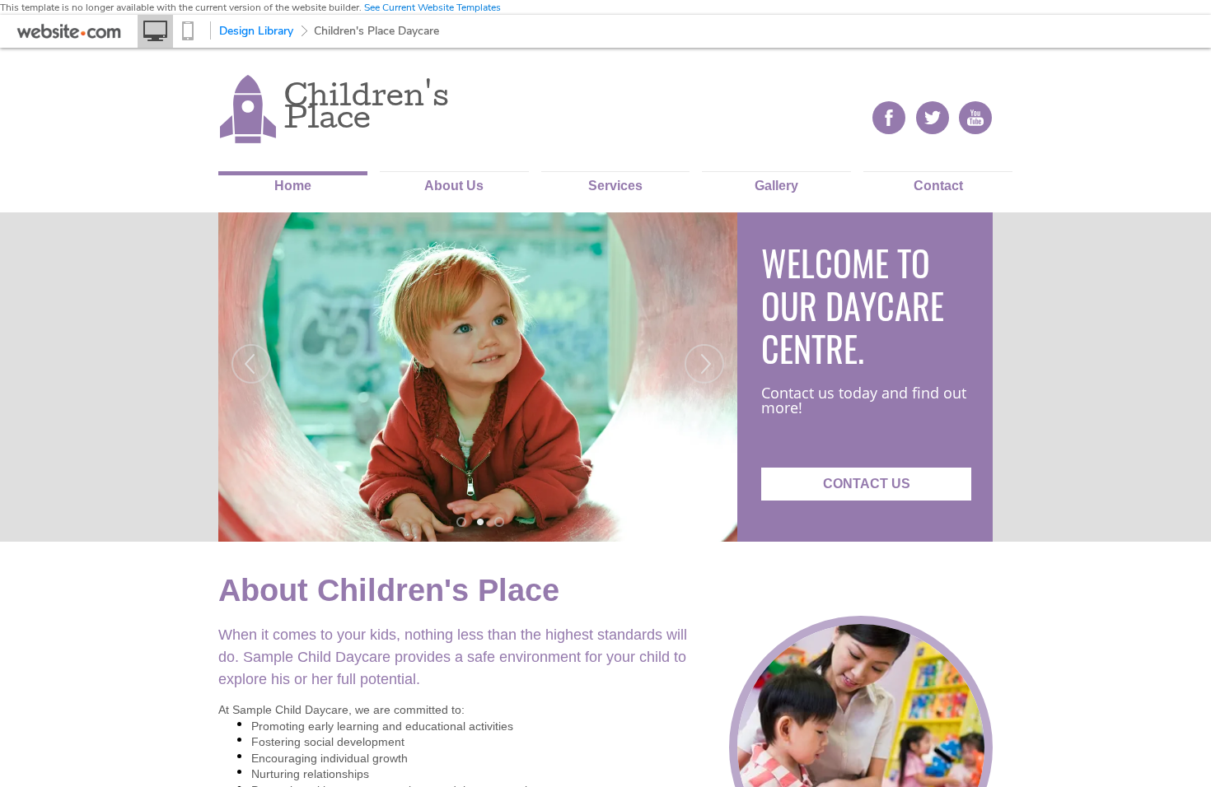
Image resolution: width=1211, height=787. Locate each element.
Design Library (256, 31)
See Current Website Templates (432, 7)
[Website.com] (68, 35)
